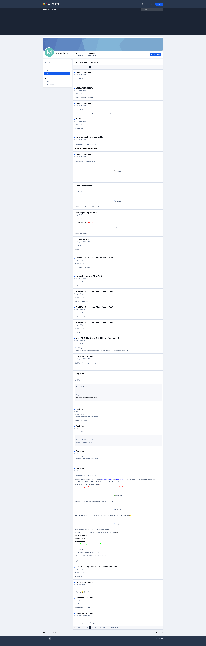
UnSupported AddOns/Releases (84, 242)
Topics (47, 70)
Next (104, 67)
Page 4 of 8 (114, 67)
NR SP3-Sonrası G (83, 239)
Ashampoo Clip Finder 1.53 (88, 212)
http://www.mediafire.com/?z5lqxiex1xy (86, 397)
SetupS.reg (77, 180)
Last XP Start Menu (84, 72)
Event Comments (50, 84)
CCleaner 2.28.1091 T (85, 356)
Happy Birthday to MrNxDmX (89, 276)
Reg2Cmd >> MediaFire (81, 535)
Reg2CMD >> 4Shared (80, 538)
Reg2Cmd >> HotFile (80, 541)
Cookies (69, 643)
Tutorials (78, 376)
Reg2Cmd (80, 373)
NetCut (79, 119)
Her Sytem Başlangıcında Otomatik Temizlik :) (96, 567)
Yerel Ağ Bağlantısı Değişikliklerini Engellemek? (97, 338)
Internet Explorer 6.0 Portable (89, 137)
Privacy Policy (55, 643)
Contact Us (62, 643)
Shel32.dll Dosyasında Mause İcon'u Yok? (94, 258)
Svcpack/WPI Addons (81, 215)
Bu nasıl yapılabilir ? (85, 582)
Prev (78, 67)
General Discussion (81, 74)
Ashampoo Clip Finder (80, 222)
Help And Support (80, 260)
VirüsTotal (85, 532)
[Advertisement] (103, 23)
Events (47, 81)
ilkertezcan (118, 532)
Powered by (155, 643)
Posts (46, 73)
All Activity (48, 62)
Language (46, 643)
